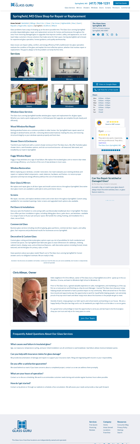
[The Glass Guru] (21, 426)
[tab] (106, 200)
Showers (86, 8)
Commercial (125, 8)
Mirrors (79, 8)
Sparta (30, 26)
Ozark (79, 23)
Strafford (47, 26)
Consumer (113, 184)
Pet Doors (116, 8)
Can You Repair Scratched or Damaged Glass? (106, 179)
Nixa (73, 23)
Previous (93, 138)
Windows (94, 8)
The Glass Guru (99, 184)
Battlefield (25, 23)
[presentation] (109, 164)
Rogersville (22, 26)
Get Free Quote (121, 3)
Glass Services (70, 8)
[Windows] (69, 96)
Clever (48, 23)
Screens (108, 8)
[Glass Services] (29, 69)
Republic (14, 26)
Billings (32, 23)
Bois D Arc (40, 23)
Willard (54, 26)
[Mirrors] (69, 69)
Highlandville (65, 23)
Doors (101, 8)
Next (127, 138)
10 (119, 150)
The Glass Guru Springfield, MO (108, 145)
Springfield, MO (81, 3)
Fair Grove (56, 23)
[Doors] (29, 96)
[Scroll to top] (136, 426)
